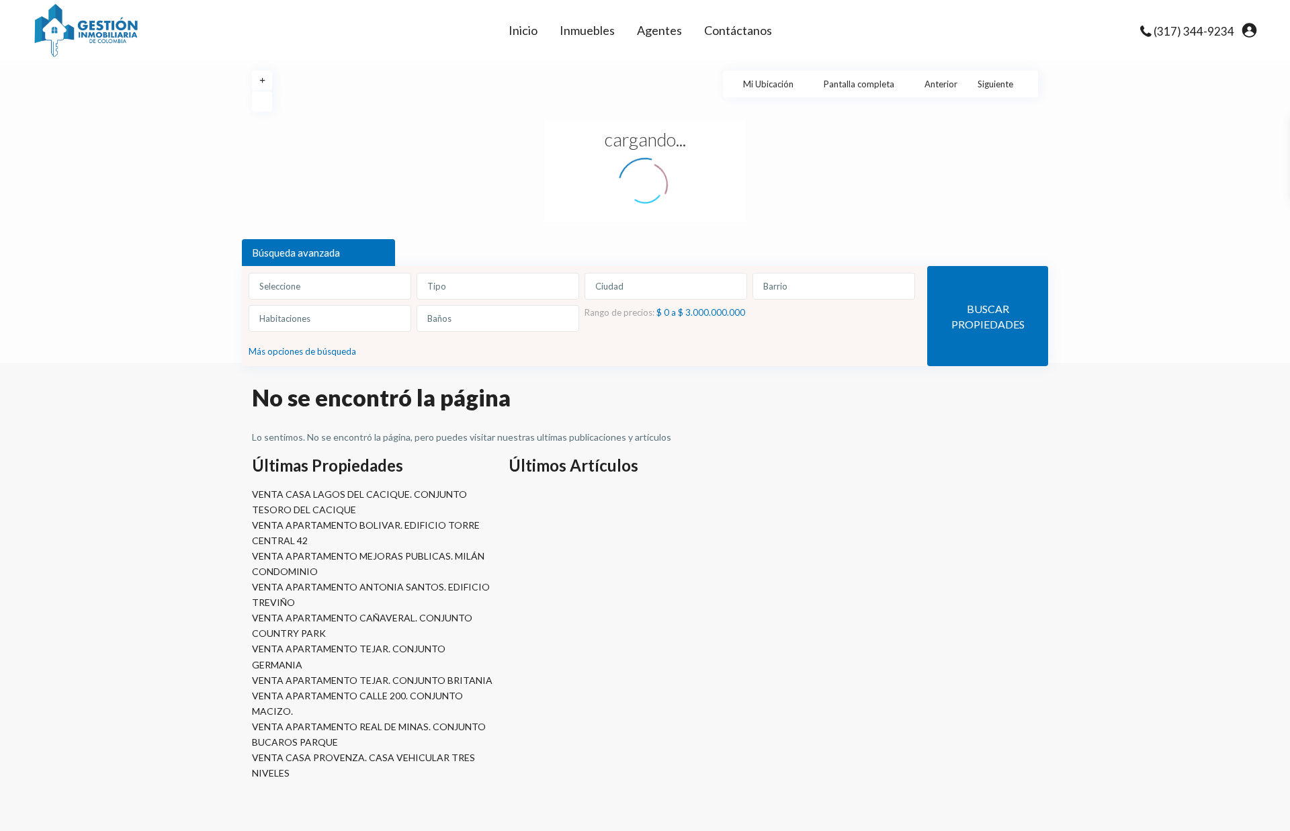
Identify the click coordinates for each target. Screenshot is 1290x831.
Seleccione (279, 286)
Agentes (659, 30)
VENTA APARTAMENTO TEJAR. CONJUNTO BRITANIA (372, 680)
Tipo (436, 286)
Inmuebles (587, 30)
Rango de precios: (619, 312)
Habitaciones (284, 318)
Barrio (775, 286)
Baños (439, 318)
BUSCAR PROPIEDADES (988, 316)
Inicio (523, 30)
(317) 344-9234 (1194, 31)
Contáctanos (738, 30)
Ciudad (609, 286)
